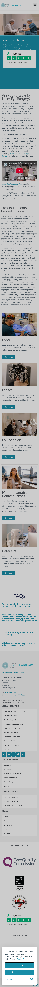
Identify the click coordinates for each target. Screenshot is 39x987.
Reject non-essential (19, 972)
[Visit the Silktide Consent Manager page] (31, 979)
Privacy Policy (22, 959)
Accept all (19, 965)
